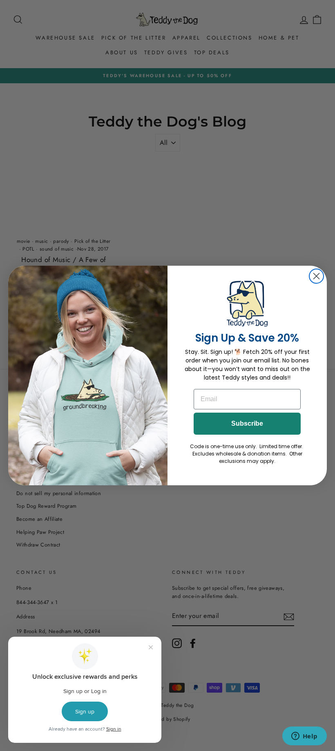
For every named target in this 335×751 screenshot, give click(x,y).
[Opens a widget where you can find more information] (304, 737)
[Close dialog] (316, 276)
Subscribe (247, 423)
